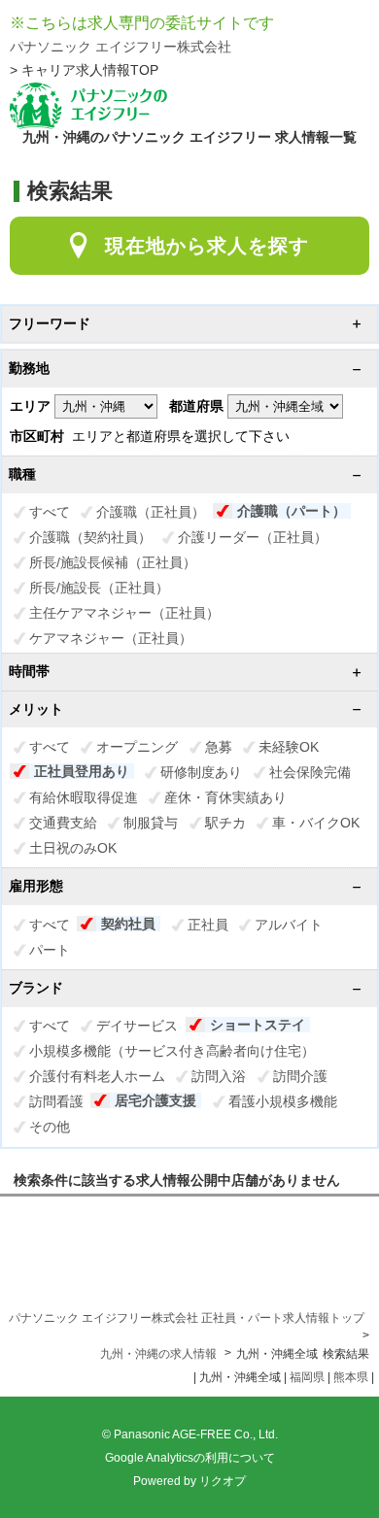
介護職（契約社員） (90, 537)
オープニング (137, 747)
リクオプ (222, 1481)
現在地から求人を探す (207, 245)
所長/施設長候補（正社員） (112, 562)
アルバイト (289, 924)
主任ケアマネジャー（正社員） (124, 613)
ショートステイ (257, 1024)
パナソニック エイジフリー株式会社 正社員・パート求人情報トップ (186, 1318)
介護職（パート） (291, 511)
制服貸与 (150, 822)
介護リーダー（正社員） (252, 537)
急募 (218, 747)
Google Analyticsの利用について (190, 1458)
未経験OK (288, 747)
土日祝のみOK (73, 848)
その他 (49, 1126)
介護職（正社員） (150, 512)
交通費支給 (63, 822)
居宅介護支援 (155, 1100)
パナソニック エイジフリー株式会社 (120, 46)
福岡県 (307, 1377)
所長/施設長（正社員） (99, 587)
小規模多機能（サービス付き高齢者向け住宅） (172, 1051)
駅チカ (225, 822)
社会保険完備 (310, 772)
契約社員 (128, 923)
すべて (49, 512)
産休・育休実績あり (225, 797)
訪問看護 (56, 1101)
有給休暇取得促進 (83, 797)
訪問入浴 (218, 1076)
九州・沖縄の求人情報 (160, 1354)
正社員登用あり (81, 771)
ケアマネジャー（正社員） (110, 638)
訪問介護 (300, 1076)
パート (49, 950)
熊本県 (350, 1377)
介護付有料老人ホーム (97, 1076)
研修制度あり (201, 772)
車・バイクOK (316, 822)
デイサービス (137, 1025)
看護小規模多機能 (282, 1101)
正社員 (208, 924)
